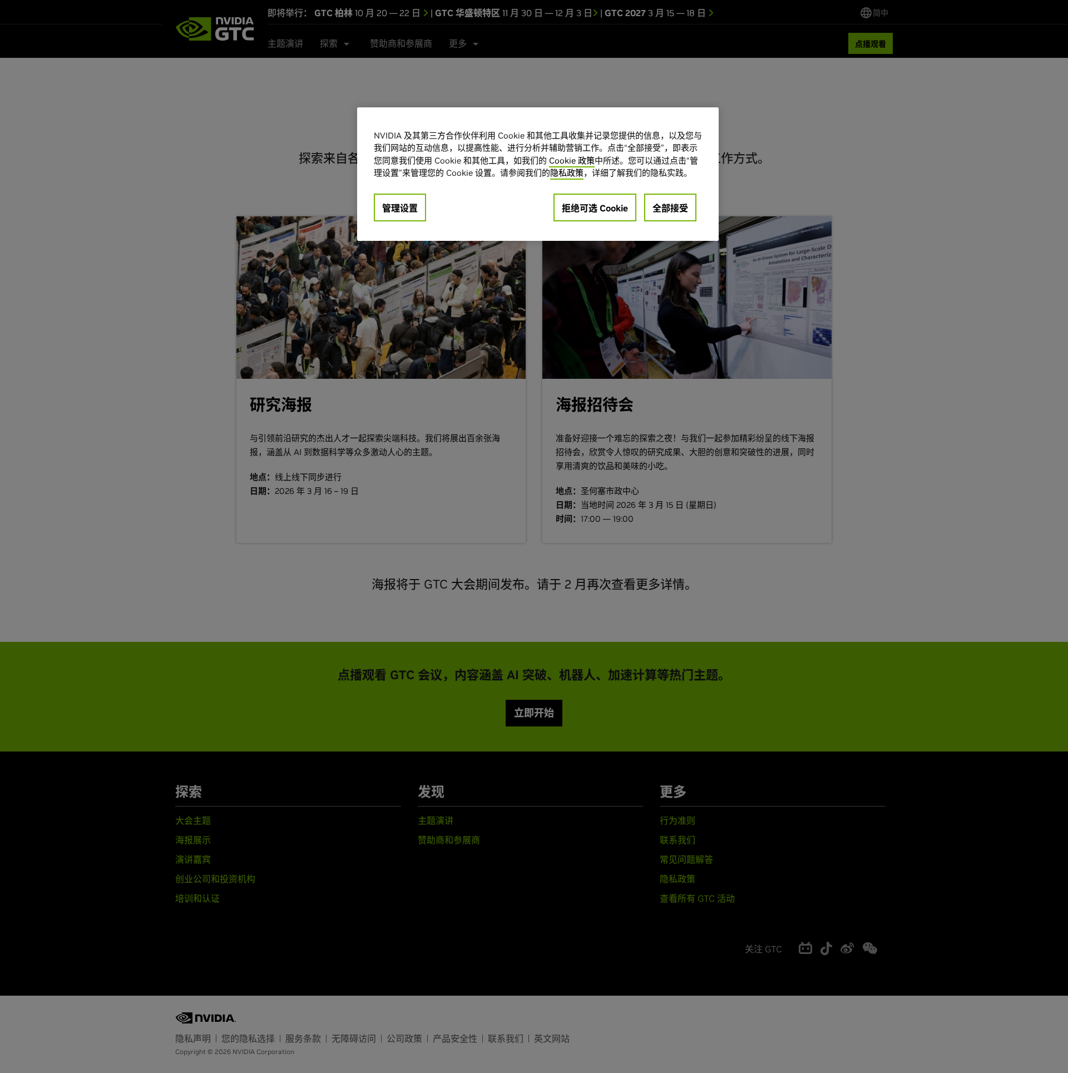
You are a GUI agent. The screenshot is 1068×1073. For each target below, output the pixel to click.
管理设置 (400, 208)
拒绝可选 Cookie (595, 208)
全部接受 (670, 208)
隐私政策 (567, 172)
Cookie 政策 (572, 160)
